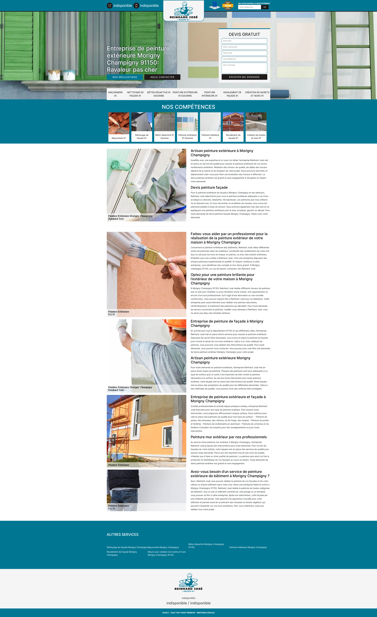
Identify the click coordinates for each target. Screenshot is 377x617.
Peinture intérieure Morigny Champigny (248, 547)
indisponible (122, 5)
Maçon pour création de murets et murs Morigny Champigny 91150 (167, 553)
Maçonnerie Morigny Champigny (163, 547)
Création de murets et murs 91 (257, 94)
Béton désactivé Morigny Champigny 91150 (206, 545)
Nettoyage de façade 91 (135, 94)
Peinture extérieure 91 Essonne (185, 94)
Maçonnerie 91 (115, 94)
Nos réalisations (125, 77)
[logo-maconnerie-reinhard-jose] (183, 10)
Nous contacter (162, 77)
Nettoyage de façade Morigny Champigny (127, 547)
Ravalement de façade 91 (232, 94)
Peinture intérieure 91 (210, 94)
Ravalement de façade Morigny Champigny (122, 553)
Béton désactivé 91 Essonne (159, 94)
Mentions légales (206, 613)
